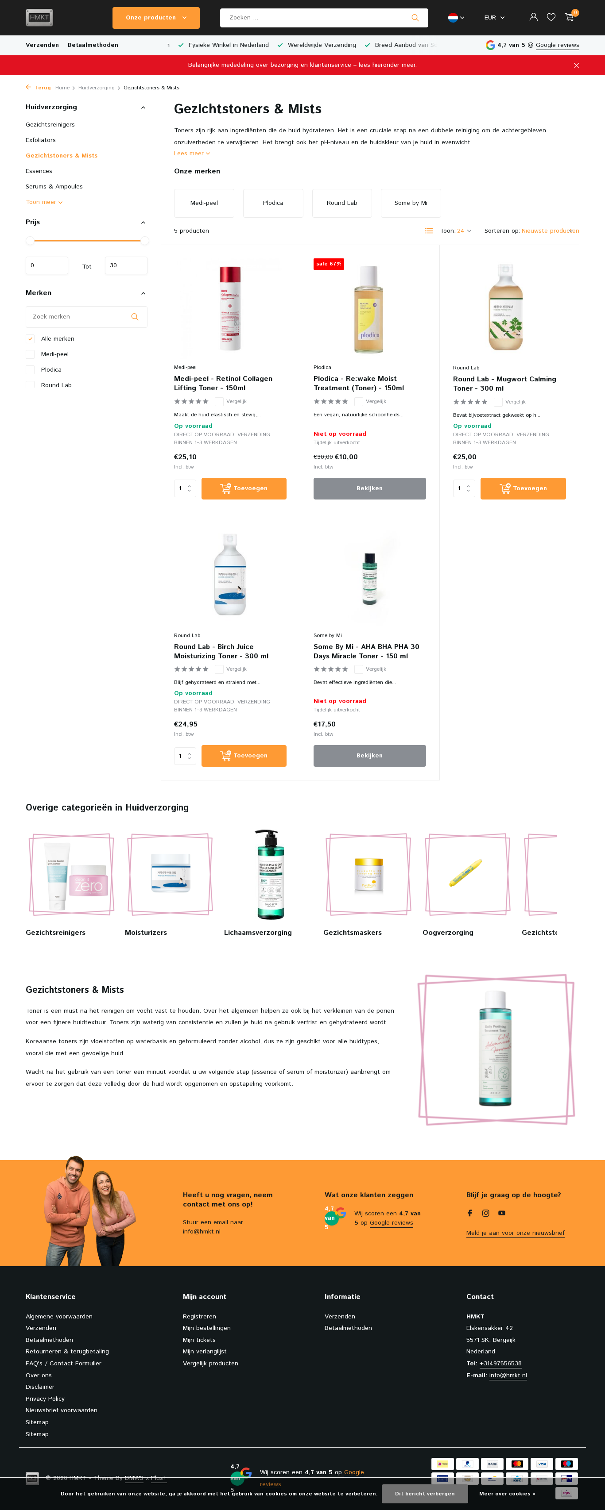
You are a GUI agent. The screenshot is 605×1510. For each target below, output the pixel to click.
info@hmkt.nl (508, 1375)
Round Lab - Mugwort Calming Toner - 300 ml (504, 384)
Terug (42, 88)
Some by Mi (328, 635)
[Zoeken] (415, 17)
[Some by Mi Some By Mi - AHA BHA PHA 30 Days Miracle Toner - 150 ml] (370, 576)
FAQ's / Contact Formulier (63, 1363)
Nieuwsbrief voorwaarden (61, 1410)
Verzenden (42, 45)
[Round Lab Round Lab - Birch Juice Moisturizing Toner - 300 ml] (230, 576)
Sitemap (37, 1422)
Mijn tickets (199, 1340)
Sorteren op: (502, 231)
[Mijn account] (533, 17)
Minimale (47, 265)
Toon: (448, 231)
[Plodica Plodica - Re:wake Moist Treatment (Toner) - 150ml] (370, 308)
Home (62, 88)
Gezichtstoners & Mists (61, 155)
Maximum (126, 265)
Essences (39, 171)
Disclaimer (40, 1387)
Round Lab (55, 384)
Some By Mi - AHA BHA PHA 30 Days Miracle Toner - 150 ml (366, 652)
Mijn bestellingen (207, 1328)
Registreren (199, 1316)
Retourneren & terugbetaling (67, 1351)
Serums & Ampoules (54, 186)
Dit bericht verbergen (425, 1494)
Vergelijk (236, 401)
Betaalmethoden (93, 45)
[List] (429, 231)
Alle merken (56, 338)
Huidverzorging (96, 88)
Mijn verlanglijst (205, 1351)
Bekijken (370, 488)
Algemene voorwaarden (59, 1316)
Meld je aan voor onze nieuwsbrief (515, 1233)
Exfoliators (41, 140)
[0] (567, 18)
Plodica (50, 369)
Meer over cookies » (507, 1494)
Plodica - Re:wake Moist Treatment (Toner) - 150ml (359, 384)
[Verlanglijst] (551, 18)
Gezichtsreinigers (50, 124)
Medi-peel (54, 354)
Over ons (39, 1375)
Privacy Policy (45, 1399)
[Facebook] (469, 1214)
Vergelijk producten (210, 1363)
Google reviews (557, 45)
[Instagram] (485, 1214)
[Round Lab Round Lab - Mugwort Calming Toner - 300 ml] (509, 308)
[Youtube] (501, 1214)
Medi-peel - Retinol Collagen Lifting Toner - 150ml (223, 384)
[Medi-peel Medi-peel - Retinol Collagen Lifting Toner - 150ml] (230, 308)
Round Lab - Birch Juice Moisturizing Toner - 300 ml (221, 652)
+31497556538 (501, 1363)
